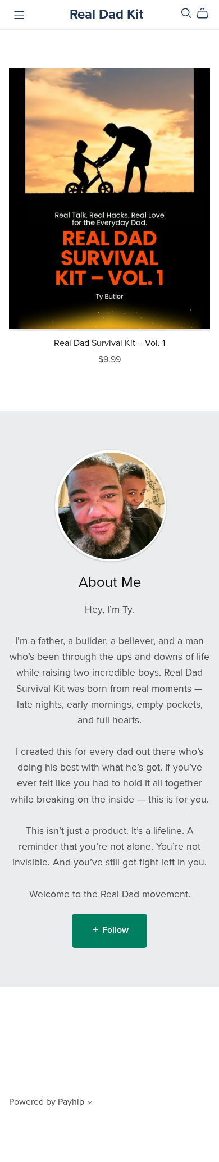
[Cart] (207, 13)
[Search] (186, 13)
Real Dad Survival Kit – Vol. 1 (109, 343)
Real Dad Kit (106, 14)
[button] (89, 1104)
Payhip (71, 1102)
